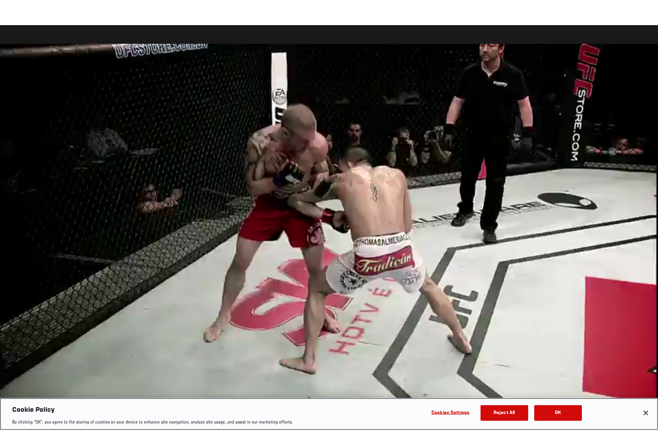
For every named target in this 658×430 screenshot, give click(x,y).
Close (643, 40)
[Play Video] (329, 228)
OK (558, 412)
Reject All (504, 412)
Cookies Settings (450, 412)
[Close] (645, 412)
